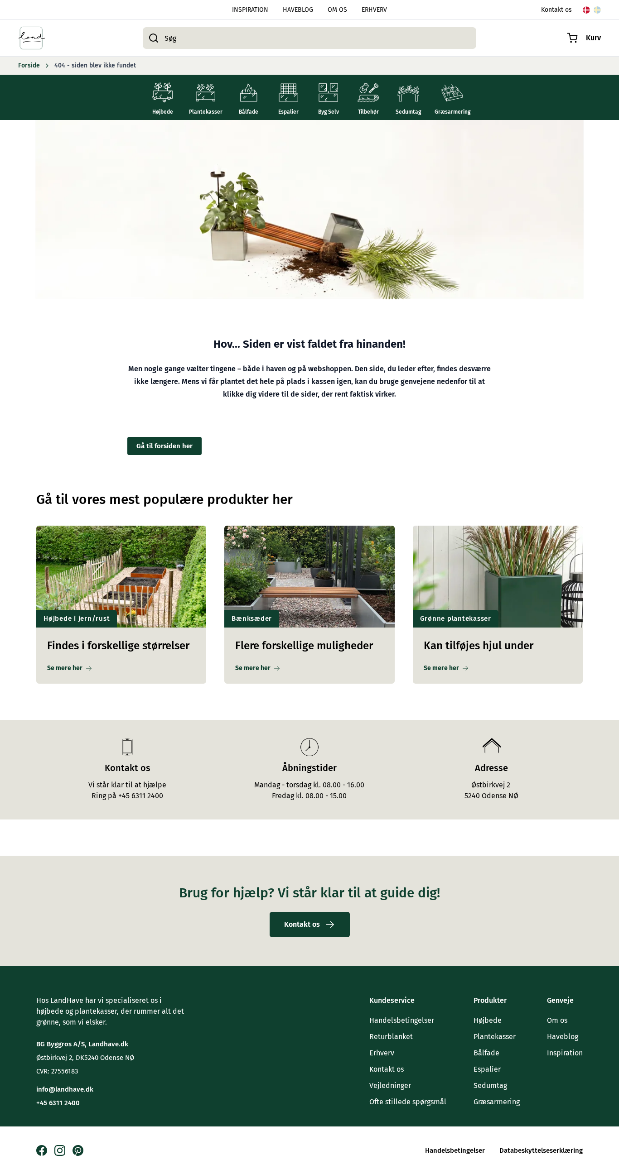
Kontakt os (556, 10)
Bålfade (486, 1053)
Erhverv (381, 1053)
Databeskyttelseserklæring (541, 1150)
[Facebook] (41, 1150)
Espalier (487, 1069)
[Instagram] (59, 1150)
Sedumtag (490, 1085)
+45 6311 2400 (58, 1103)
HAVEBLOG (298, 10)
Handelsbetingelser (401, 1020)
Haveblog (562, 1036)
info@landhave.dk (64, 1089)
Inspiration (565, 1053)
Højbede (488, 1020)
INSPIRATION (250, 10)
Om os (557, 1020)
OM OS (337, 10)
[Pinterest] (78, 1150)
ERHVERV (374, 10)
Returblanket (391, 1036)
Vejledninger (390, 1085)
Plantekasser (495, 1036)
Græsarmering (497, 1101)
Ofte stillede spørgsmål (407, 1101)
